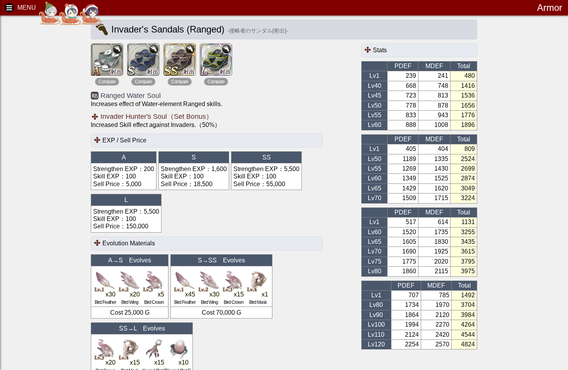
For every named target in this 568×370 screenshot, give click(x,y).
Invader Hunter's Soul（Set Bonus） (156, 116)
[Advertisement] (39, 139)
